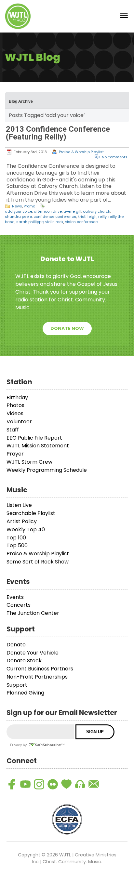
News (17, 206)
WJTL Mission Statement (38, 445)
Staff (13, 429)
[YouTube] (25, 784)
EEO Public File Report (34, 438)
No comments (114, 157)
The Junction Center (33, 613)
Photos (15, 405)
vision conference (81, 221)
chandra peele (18, 216)
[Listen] (80, 784)
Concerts (19, 605)
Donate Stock (24, 660)
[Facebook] (12, 784)
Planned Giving (25, 692)
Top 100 (16, 537)
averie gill (72, 211)
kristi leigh (87, 216)
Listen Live (19, 505)
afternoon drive (48, 211)
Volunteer (19, 421)
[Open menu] (124, 16)
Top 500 (17, 545)
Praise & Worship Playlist (81, 151)
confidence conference (55, 216)
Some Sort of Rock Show (38, 561)
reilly (102, 216)
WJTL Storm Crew (29, 462)
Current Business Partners (40, 668)
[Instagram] (39, 784)
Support (17, 685)
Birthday (17, 397)
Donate (16, 644)
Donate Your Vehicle (33, 652)
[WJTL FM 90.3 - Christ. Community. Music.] (18, 16)
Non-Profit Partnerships (37, 677)
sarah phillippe (30, 221)
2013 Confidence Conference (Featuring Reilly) (58, 133)
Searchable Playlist (31, 513)
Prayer (15, 453)
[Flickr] (52, 784)
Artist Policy (22, 521)
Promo (29, 206)
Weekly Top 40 (26, 529)
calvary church (96, 211)
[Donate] (66, 784)
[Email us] (93, 784)
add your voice (18, 211)
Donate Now (67, 328)
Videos (15, 413)
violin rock (54, 221)
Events (15, 597)
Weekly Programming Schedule (47, 470)
